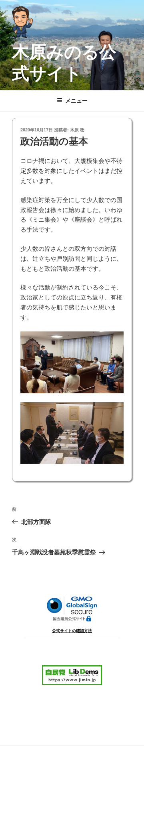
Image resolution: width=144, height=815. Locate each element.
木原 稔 (77, 129)
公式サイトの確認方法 (72, 631)
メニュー (76, 100)
